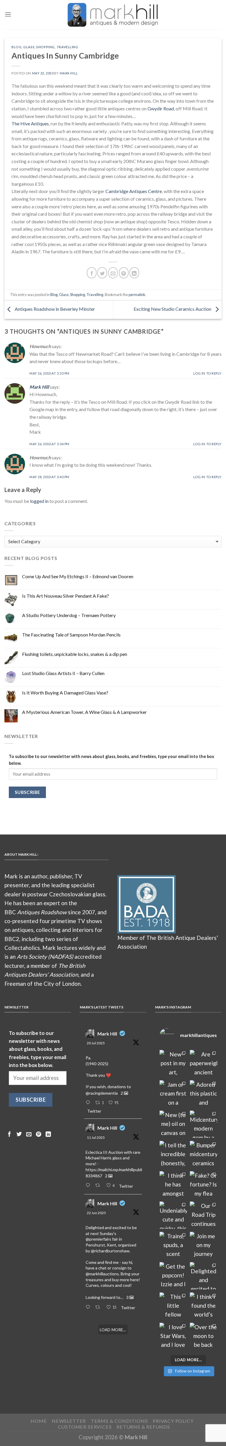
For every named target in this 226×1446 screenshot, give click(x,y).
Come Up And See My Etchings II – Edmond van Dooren (77, 576)
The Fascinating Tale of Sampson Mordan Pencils (71, 634)
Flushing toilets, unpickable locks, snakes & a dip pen (74, 654)
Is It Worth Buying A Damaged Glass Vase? (65, 692)
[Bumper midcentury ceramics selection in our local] (203, 1154)
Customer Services (85, 1427)
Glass (28, 47)
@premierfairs (98, 1238)
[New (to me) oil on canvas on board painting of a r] (173, 1124)
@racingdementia (102, 1093)
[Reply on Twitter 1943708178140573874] (89, 1185)
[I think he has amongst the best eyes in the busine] (173, 1185)
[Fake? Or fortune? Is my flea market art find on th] (203, 1185)
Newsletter (69, 1421)
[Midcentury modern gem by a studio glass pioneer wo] (203, 1124)
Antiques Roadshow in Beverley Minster (54, 309)
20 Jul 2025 (96, 1043)
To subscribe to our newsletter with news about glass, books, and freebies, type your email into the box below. (111, 760)
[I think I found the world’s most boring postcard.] (203, 1306)
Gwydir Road (160, 108)
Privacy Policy (173, 1421)
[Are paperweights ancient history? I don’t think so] (203, 1063)
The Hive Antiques (30, 123)
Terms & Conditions (119, 1421)
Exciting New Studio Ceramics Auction (173, 309)
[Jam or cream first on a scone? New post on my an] (173, 1094)
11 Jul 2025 (96, 1137)
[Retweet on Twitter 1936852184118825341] (99, 1307)
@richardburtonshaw (110, 1250)
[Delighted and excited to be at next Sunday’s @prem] (203, 1275)
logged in (39, 501)
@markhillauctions (102, 1273)
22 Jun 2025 (96, 1213)
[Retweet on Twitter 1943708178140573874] (99, 1185)
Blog (16, 47)
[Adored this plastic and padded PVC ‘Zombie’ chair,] (203, 1094)
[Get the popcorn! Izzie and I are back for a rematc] (173, 1275)
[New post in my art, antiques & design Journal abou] (173, 1063)
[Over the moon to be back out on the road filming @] (203, 1336)
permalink (137, 294)
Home (39, 1421)
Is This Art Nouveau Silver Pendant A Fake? (65, 596)
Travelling (67, 47)
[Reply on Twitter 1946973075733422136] (89, 1103)
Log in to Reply (207, 373)
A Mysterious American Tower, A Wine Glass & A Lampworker (84, 712)
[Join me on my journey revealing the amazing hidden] (203, 1245)
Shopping (45, 47)
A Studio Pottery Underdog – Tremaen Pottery (69, 615)
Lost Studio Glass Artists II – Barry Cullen (63, 673)
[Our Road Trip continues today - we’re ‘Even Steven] (203, 1215)
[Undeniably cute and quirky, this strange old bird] (173, 1215)
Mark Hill (69, 73)
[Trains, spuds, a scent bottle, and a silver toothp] (173, 1245)
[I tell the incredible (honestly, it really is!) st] (173, 1154)
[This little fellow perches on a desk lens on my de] (173, 1306)
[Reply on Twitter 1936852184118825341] (89, 1307)
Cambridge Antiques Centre (133, 191)
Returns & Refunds (143, 1427)
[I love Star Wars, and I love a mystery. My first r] (173, 1336)
